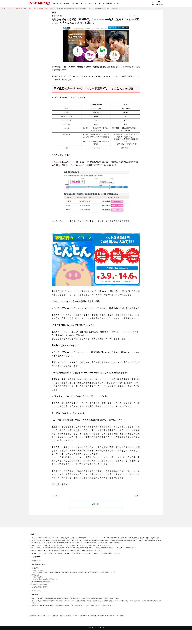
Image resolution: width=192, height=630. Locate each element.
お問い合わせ (159, 4)
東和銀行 (66, 484)
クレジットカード (77, 3)
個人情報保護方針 (93, 615)
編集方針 (55, 615)
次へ (137, 495)
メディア (9, 8)
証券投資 (55, 3)
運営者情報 (32, 615)
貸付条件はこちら (36, 560)
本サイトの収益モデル (80, 615)
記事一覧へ (96, 504)
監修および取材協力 (66, 615)
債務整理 (109, 3)
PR (53, 12)
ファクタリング (99, 3)
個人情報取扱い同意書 (107, 615)
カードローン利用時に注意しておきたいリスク (77, 553)
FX (61, 3)
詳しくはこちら (36, 590)
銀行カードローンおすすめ (46, 8)
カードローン (89, 3)
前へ (55, 495)
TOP (3, 8)
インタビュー (118, 3)
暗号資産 (66, 3)
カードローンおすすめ (30, 8)
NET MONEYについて (44, 615)
